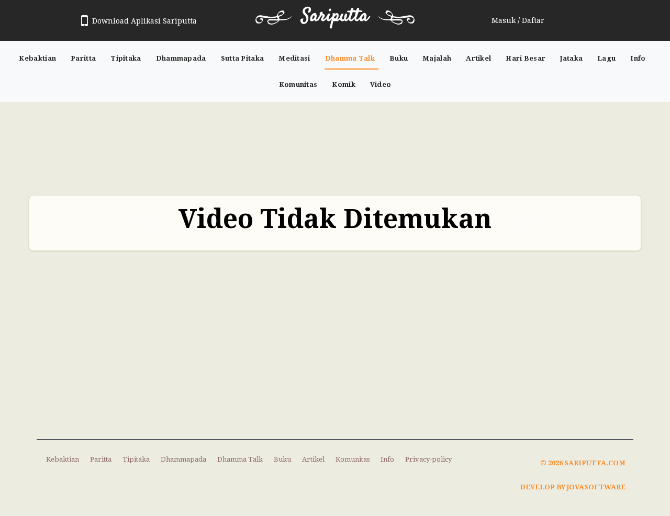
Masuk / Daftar (518, 20)
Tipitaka (125, 58)
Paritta (83, 58)
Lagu (606, 58)
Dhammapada (181, 58)
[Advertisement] (335, 143)
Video (381, 84)
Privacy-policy (428, 459)
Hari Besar (525, 58)
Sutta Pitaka (242, 58)
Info (637, 58)
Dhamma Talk (350, 58)
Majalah (436, 58)
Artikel (478, 58)
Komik (343, 84)
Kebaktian (37, 58)
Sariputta (335, 16)
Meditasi (294, 58)
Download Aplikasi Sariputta (144, 21)
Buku (398, 58)
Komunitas (298, 84)
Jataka (571, 58)
